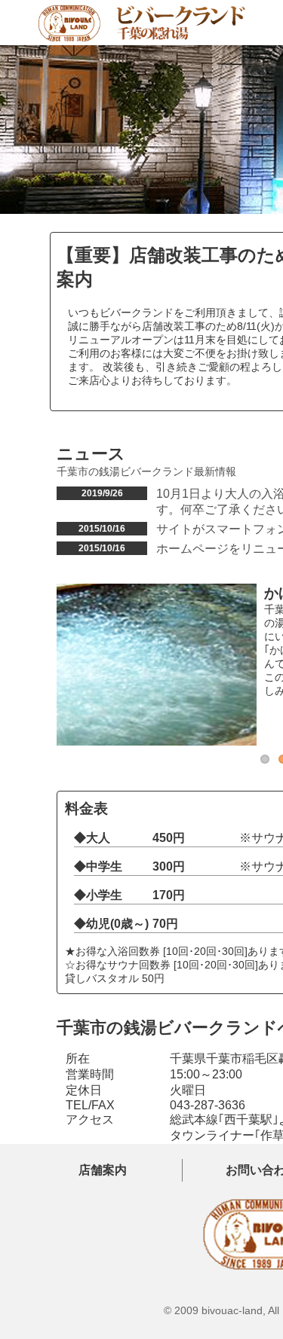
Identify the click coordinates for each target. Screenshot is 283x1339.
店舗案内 (102, 1170)
